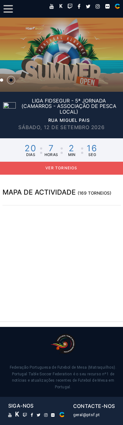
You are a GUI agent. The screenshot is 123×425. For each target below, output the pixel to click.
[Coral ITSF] (117, 6)
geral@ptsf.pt (86, 414)
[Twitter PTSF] (88, 6)
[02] (11, 80)
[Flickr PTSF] (107, 6)
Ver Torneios (61, 168)
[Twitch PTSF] (70, 6)
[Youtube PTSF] (52, 6)
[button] (61, 55)
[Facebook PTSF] (79, 6)
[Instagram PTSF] (98, 6)
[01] (1, 80)
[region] (62, 252)
